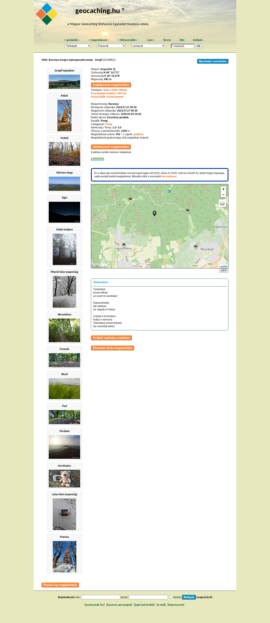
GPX (224, 270)
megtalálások (99, 40)
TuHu (106, 90)
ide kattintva (169, 176)
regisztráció (204, 597)
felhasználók (128, 40)
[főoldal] (47, 15)
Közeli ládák (98, 96)
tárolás (177, 597)
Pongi (108, 124)
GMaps (123, 90)
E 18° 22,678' (112, 75)
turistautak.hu (94, 605)
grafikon (138, 134)
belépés (198, 40)
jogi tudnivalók (144, 605)
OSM (114, 90)
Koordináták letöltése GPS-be (108, 93)
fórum (167, 40)
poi (150, 40)
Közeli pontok (115, 96)
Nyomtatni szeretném (213, 61)
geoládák (72, 40)
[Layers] (222, 203)
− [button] (223, 194)
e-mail (161, 605)
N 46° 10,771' (111, 72)
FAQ (182, 40)
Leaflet (223, 266)
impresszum (175, 605)
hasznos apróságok (119, 605)
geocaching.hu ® (100, 11)
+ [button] (223, 189)
